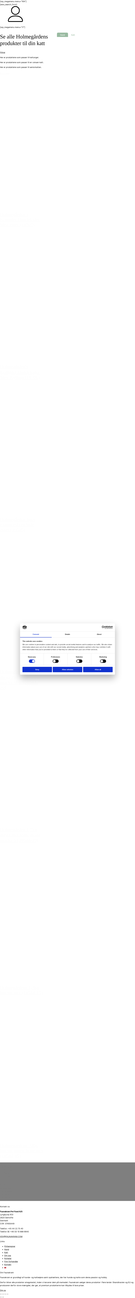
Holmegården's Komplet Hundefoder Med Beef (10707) (20, 219)
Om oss (7, 1255)
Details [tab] (67, 634)
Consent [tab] (36, 634)
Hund (62, 35)
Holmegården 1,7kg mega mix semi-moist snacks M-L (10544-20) (20, 679)
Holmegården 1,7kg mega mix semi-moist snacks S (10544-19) (20, 835)
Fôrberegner (9, 1246)
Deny (37, 669)
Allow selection (67, 669)
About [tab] (99, 634)
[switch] (56, 661)
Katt (73, 35)
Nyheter (7, 1258)
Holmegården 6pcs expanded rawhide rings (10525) (17, 524)
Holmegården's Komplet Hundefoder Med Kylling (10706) (20, 372)
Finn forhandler (11, 1261)
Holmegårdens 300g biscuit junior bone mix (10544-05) (21, 1151)
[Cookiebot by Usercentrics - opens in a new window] (103, 627)
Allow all (98, 669)
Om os (3, 1290)
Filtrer (2, 52)
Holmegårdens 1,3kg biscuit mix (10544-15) (21, 990)
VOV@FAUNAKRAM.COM (11, 1236)
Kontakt (7, 1264)
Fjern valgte (4, 73)
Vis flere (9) (4, 1161)
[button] (69, 1167)
